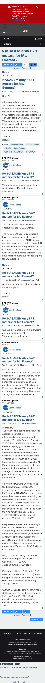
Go (24, 682)
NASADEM (31, 152)
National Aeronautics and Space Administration (22, 644)
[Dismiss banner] (37, 7)
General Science (32, 145)
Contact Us (22, 649)
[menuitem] (38, 39)
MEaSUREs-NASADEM (13, 152)
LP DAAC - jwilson (10, 158)
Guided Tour (17, 37)
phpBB (15, 651)
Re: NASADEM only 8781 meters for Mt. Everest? (19, 175)
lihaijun (5, 72)
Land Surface (19, 148)
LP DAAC (7, 148)
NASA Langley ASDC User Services (26, 642)
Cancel (16, 682)
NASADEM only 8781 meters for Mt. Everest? (20, 55)
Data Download (16, 145)
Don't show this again (11, 32)
